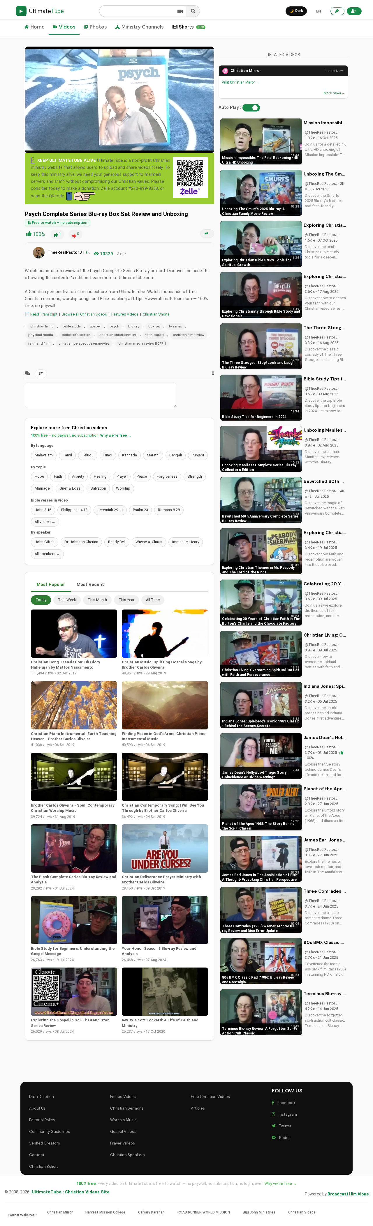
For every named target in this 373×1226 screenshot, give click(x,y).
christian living (42, 326)
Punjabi (198, 455)
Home (38, 27)
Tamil (67, 455)
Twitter (284, 1126)
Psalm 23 (140, 510)
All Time (153, 600)
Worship (123, 488)
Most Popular (51, 584)
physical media (40, 335)
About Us (37, 1108)
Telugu (88, 455)
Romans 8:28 (169, 510)
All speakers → (47, 554)
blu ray (133, 326)
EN (318, 11)
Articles (198, 1108)
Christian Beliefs (44, 1166)
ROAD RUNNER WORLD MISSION (203, 1212)
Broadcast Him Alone (348, 1194)
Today (41, 600)
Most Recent (90, 584)
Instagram (287, 1114)
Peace (142, 476)
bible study (72, 326)
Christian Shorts (156, 314)
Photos (98, 27)
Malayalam (44, 455)
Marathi (153, 455)
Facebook (285, 1102)
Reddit (284, 1137)
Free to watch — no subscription (59, 223)
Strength (194, 476)
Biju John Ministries (259, 1212)
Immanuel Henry (185, 542)
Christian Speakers (127, 1154)
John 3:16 (43, 510)
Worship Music (123, 1119)
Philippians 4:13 (74, 510)
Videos (67, 27)
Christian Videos (302, 1212)
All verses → (45, 522)
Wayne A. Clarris (149, 542)
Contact (36, 1154)
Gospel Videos (123, 1131)
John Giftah (44, 542)
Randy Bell (117, 542)
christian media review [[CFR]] (142, 343)
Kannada (129, 455)
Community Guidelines (49, 1131)
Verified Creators (44, 1143)
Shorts (191, 27)
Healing (100, 476)
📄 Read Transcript (41, 314)
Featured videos (124, 314)
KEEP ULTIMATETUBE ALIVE (66, 160)
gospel (95, 326)
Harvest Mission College (105, 1212)
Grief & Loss (69, 488)
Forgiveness (167, 476)
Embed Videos (123, 1096)
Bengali (175, 455)
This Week (67, 600)
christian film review (188, 335)
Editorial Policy (42, 1119)
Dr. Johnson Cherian (81, 542)
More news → (334, 93)
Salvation (98, 488)
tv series (175, 326)
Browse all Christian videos (84, 314)
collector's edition (76, 335)
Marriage (42, 488)
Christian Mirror (246, 70)
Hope (39, 476)
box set (154, 326)
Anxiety (78, 476)
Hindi (107, 455)
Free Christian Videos (210, 1096)
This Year (126, 600)
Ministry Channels (143, 27)
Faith (58, 476)
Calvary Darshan (151, 1212)
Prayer (122, 476)
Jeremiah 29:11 (110, 510)
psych (114, 326)
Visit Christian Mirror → (240, 82)
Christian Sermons (127, 1108)
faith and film (39, 343)
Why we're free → (115, 435)
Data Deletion (41, 1096)
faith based (154, 335)
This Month (97, 600)
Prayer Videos (122, 1143)
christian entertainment (117, 335)
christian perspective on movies (84, 343)
